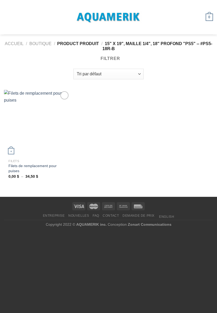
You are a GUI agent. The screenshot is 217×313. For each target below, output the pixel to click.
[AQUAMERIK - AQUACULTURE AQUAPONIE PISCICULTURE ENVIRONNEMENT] (108, 17)
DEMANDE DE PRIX (139, 216)
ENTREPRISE (54, 216)
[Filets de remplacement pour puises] (37, 123)
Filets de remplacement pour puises (32, 168)
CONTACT (111, 216)
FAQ (96, 216)
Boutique (40, 43)
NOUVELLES (78, 216)
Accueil (14, 43)
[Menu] (7, 17)
